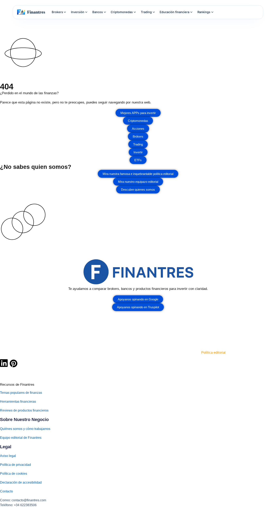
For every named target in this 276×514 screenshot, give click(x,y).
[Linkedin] (4, 363)
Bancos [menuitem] (97, 12)
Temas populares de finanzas (21, 392)
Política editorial (213, 352)
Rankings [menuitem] (203, 12)
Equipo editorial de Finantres (20, 437)
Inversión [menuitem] (77, 12)
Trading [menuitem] (146, 12)
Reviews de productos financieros (24, 410)
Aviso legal (8, 456)
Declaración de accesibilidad (21, 482)
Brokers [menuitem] (57, 12)
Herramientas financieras (18, 401)
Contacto (6, 491)
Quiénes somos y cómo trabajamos (25, 428)
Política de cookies (13, 473)
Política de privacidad (15, 464)
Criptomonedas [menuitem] (122, 12)
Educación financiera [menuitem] (174, 12)
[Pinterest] (13, 363)
